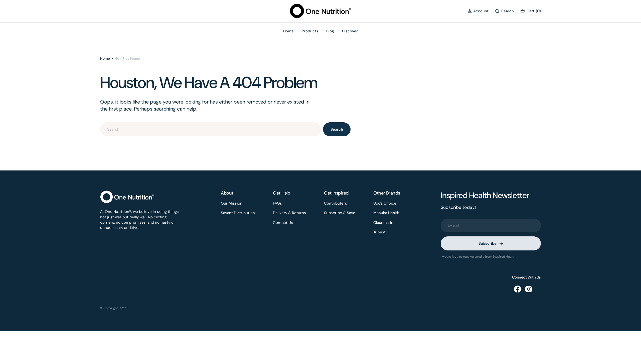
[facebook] (517, 289)
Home (105, 58)
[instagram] (528, 289)
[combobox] (210, 129)
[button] (478, 11)
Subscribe (487, 243)
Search (337, 129)
